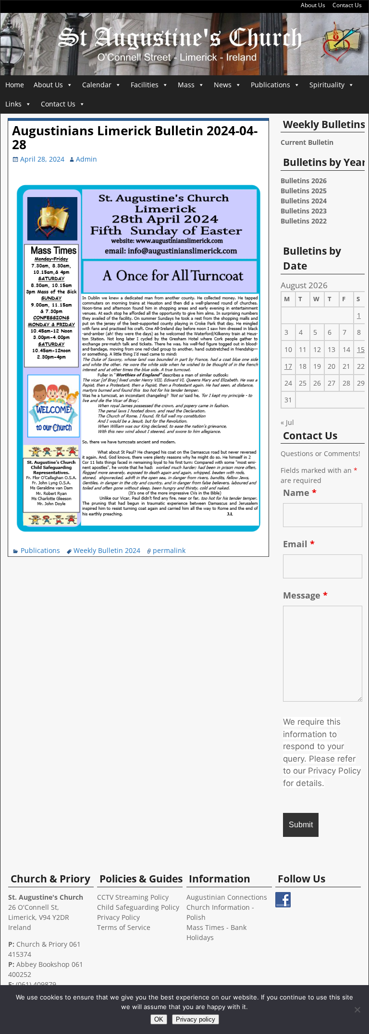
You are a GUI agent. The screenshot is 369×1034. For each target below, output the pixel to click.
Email (299, 544)
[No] (357, 1009)
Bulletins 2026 (304, 180)
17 (288, 366)
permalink (169, 550)
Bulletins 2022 (304, 220)
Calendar (96, 84)
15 (361, 349)
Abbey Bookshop (43, 964)
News (223, 84)
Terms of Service (123, 927)
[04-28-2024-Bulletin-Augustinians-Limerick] (139, 535)
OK (158, 1019)
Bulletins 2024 (304, 200)
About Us (313, 5)
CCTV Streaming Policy (133, 897)
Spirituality (326, 84)
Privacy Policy (118, 917)
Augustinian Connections (226, 897)
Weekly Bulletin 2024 (107, 550)
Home (14, 84)
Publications (270, 84)
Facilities (145, 84)
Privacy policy (195, 1019)
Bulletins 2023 (304, 210)
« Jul (287, 422)
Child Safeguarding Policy (138, 907)
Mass (186, 84)
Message (305, 595)
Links (13, 103)
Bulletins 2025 (304, 190)
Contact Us (347, 5)
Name (300, 492)
